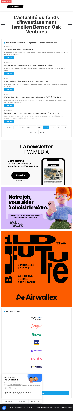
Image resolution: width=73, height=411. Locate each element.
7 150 (39, 127)
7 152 (53, 127)
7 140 (28, 127)
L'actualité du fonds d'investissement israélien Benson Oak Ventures (36, 25)
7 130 (21, 127)
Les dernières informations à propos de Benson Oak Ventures (31, 43)
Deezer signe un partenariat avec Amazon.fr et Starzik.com (31, 113)
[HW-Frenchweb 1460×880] (36, 228)
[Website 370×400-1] (36, 306)
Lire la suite (9, 57)
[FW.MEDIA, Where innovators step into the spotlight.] (15, 7)
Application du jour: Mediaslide (18, 49)
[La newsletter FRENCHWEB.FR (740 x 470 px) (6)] (36, 184)
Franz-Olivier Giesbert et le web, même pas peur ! (27, 81)
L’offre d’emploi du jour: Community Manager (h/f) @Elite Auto (32, 97)
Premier (9, 127)
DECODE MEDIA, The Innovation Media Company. (45, 407)
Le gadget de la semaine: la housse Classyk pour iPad (28, 65)
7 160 (64, 127)
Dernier (42, 132)
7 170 (30, 132)
